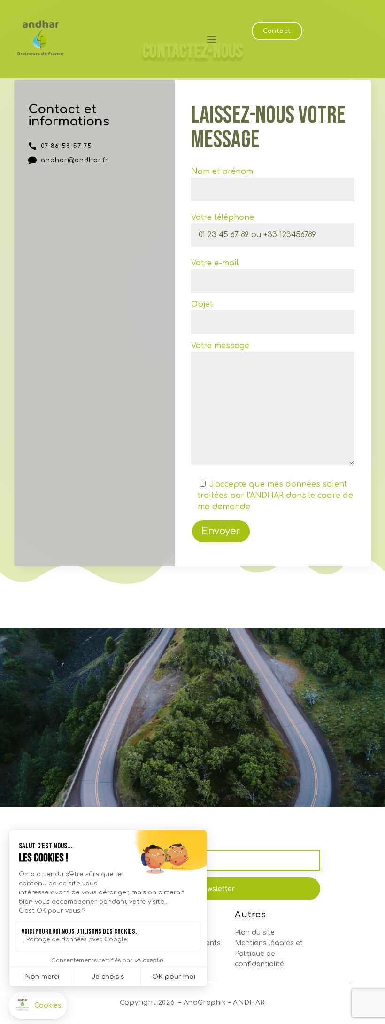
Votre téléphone (222, 217)
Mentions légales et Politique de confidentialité (269, 953)
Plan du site (255, 932)
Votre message (220, 345)
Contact (277, 31)
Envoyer (220, 531)
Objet (202, 304)
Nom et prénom (222, 171)
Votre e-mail (215, 263)
